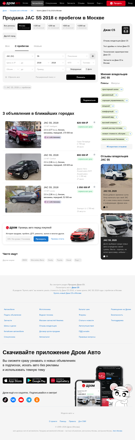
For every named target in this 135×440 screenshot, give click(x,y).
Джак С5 (109, 30)
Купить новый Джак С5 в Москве (67, 293)
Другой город (9, 36)
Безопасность (117, 315)
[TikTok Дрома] (5, 399)
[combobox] (19, 56)
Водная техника (46, 315)
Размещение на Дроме (121, 309)
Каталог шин (84, 309)
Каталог (90, 3)
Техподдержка (117, 320)
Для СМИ (82, 421)
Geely (50, 260)
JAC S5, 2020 (110, 191)
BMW (24, 260)
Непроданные (75, 69)
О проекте (53, 421)
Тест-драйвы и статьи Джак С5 (116, 46)
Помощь (63, 421)
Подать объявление (12, 315)
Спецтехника (9, 337)
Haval (68, 260)
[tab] (7, 48)
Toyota (59, 260)
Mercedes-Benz (37, 260)
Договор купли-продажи (49, 331)
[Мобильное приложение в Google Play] (36, 380)
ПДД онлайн (84, 331)
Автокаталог (44, 337)
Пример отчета (57, 239)
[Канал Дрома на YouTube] (21, 399)
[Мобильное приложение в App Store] (13, 380)
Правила (72, 421)
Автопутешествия (86, 326)
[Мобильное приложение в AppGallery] (60, 380)
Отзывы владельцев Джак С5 (115, 41)
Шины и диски (10, 326)
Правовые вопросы (87, 337)
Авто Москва (117, 431)
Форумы (82, 315)
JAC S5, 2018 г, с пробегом (18, 87)
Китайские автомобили (14, 331)
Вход (130, 3)
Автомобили (37, 3)
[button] (78, 260)
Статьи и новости (86, 320)
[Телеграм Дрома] (29, 399)
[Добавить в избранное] (94, 122)
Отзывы (81, 3)
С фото (89, 69)
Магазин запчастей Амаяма (51, 320)
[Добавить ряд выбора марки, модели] (92, 56)
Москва (25, 3)
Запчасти (71, 3)
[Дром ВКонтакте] (13, 399)
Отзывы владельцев (48, 326)
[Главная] (11, 3)
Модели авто (66, 413)
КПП (69, 63)
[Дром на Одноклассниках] (37, 399)
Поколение (72, 56)
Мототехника (44, 309)
